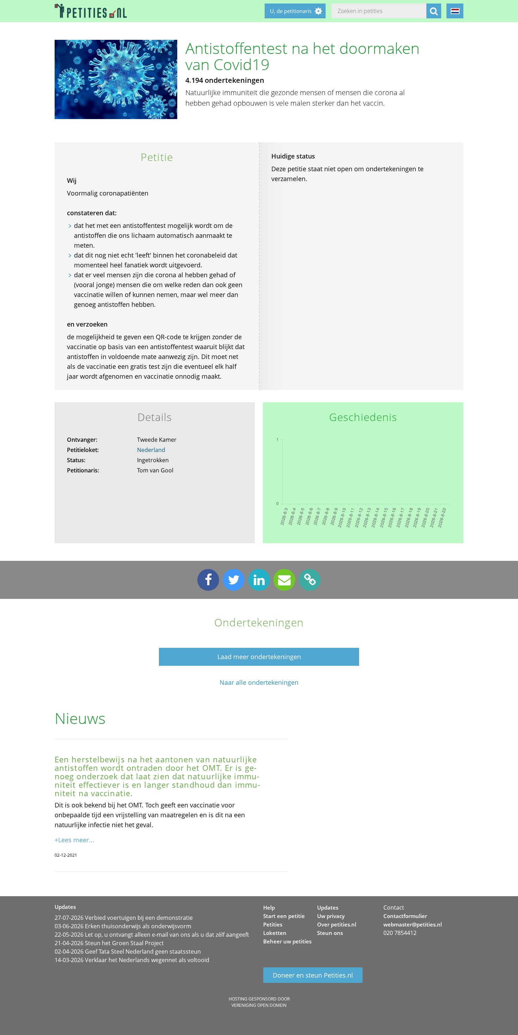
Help (269, 907)
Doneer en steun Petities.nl (313, 975)
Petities (272, 924)
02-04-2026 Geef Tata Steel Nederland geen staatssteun (128, 951)
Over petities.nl (336, 924)
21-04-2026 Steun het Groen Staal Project (109, 943)
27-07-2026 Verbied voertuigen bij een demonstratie (124, 918)
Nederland (151, 450)
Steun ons (330, 932)
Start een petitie (284, 915)
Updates (327, 907)
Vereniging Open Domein (259, 1005)
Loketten (274, 932)
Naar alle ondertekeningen (259, 682)
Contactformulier (405, 915)
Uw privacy (331, 915)
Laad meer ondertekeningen (259, 656)
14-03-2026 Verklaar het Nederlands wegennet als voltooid (132, 960)
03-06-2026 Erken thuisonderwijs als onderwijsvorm (123, 926)
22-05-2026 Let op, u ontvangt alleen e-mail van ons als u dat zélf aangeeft (152, 934)
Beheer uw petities (287, 941)
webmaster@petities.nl (412, 924)
